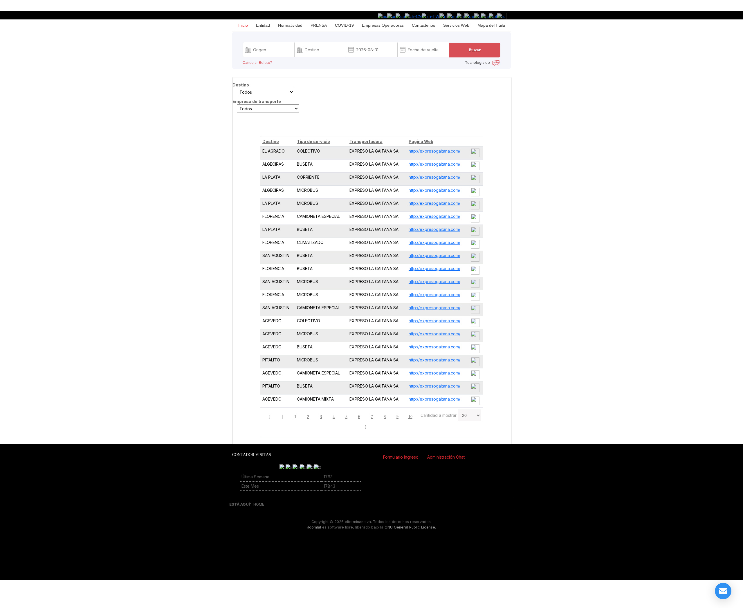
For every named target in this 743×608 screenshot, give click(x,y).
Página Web (421, 141)
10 (410, 417)
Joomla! (314, 527)
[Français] (460, 15)
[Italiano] (477, 15)
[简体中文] (413, 15)
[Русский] (501, 15)
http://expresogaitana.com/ (434, 151)
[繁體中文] (430, 15)
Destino (270, 141)
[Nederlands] (443, 15)
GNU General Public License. (410, 527)
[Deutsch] (469, 15)
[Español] (382, 15)
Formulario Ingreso (401, 457)
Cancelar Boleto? (257, 63)
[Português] (493, 15)
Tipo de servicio (313, 141)
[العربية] (391, 15)
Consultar (248, 126)
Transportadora (366, 141)
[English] (452, 15)
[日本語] (485, 15)
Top (374, 551)
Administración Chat (446, 457)
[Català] (400, 15)
